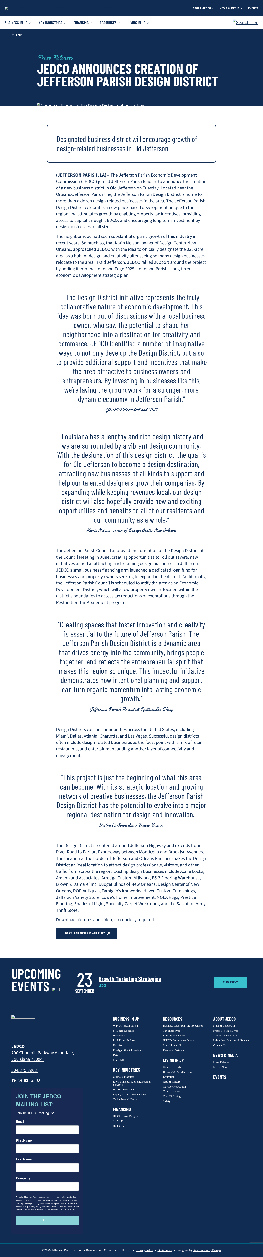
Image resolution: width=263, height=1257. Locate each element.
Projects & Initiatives (225, 1030)
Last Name (24, 1159)
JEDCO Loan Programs (126, 1116)
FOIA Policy (165, 1250)
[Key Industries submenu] (64, 22)
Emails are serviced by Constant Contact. (56, 1209)
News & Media (225, 1055)
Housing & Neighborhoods (178, 1072)
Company (23, 1178)
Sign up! (47, 1220)
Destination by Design (207, 1250)
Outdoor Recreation (174, 1086)
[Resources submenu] (119, 22)
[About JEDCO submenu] (213, 8)
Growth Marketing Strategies (130, 978)
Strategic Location (124, 1030)
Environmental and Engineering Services (132, 1083)
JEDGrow (118, 1126)
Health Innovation (123, 1089)
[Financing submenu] (91, 22)
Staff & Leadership (224, 1025)
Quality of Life (172, 1067)
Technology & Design (125, 1099)
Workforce (119, 1035)
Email (20, 1121)
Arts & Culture (172, 1081)
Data (115, 1055)
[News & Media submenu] (241, 8)
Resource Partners (173, 1050)
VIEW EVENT (230, 982)
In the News (220, 1067)
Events (219, 1077)
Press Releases (55, 57)
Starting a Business (174, 1035)
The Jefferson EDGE (225, 1035)
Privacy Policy (144, 1250)
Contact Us (219, 1045)
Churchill (118, 1060)
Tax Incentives (171, 1030)
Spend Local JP (172, 1045)
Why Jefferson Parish (125, 1025)
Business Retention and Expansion (183, 1025)
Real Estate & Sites (124, 1040)
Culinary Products (123, 1076)
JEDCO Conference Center (178, 1040)
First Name (24, 1140)
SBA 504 (118, 1121)
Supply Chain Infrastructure (129, 1094)
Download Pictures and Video (85, 933)
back (19, 34)
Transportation (171, 1091)
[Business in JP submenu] (29, 22)
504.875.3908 (24, 1070)
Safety (167, 1101)
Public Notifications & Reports (231, 1040)
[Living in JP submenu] (148, 22)
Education (169, 1076)
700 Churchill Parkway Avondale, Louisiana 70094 (42, 1056)
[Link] (23, 1027)
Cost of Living (172, 1096)
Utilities (117, 1045)
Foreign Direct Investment (128, 1050)
